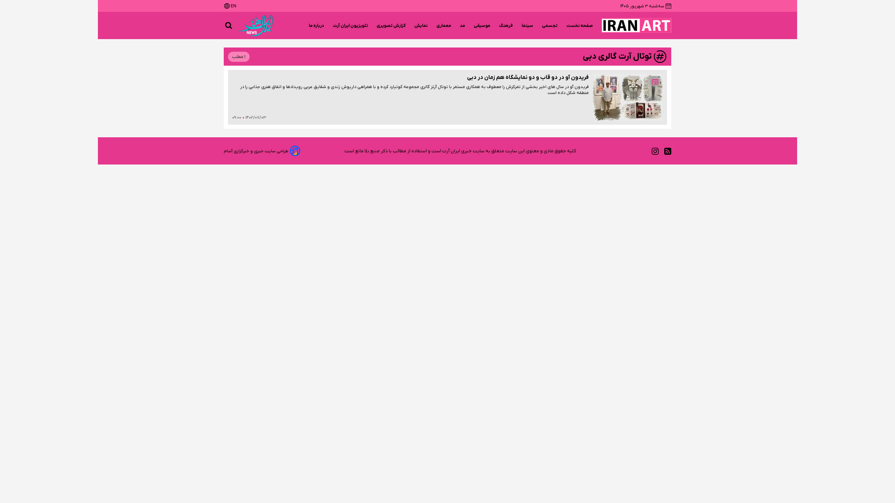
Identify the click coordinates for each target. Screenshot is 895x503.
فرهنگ (506, 26)
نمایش (421, 26)
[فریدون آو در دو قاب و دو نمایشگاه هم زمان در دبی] (628, 97)
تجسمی (550, 26)
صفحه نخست (579, 26)
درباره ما (316, 26)
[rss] (667, 151)
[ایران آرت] (636, 25)
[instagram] (655, 151)
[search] (228, 25)
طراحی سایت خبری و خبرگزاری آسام (256, 151)
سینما (528, 26)
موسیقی (482, 26)
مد (462, 26)
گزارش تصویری (391, 26)
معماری (443, 26)
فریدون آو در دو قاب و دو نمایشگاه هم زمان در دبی (528, 77)
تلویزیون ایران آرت (350, 26)
